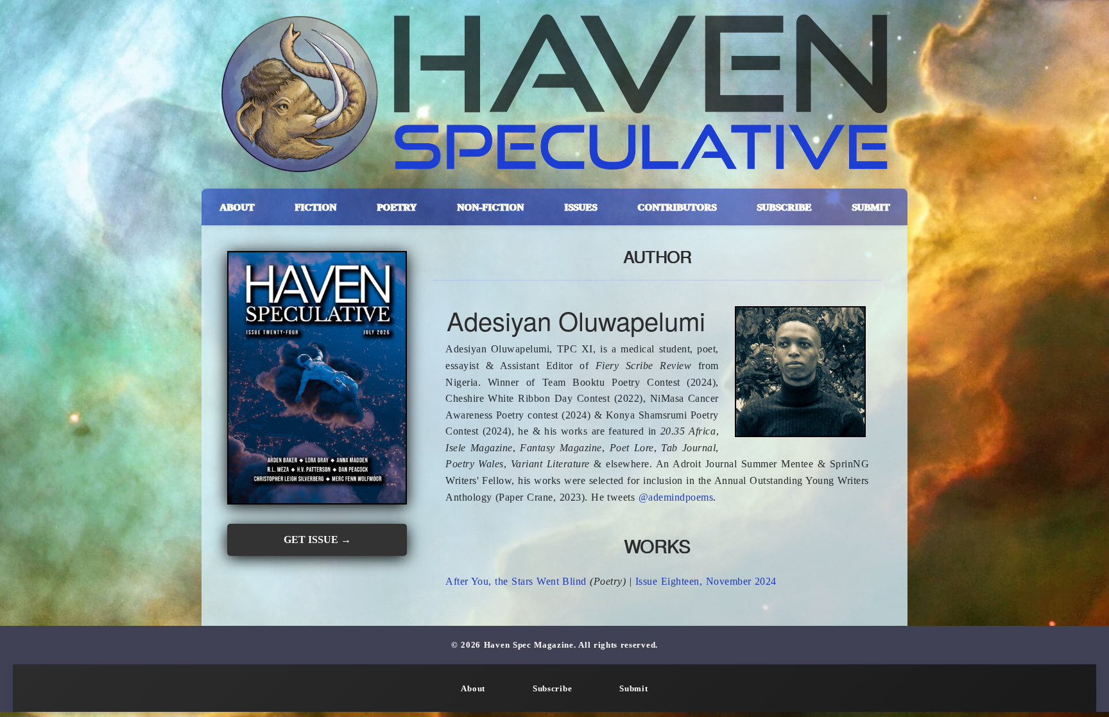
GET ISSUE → (317, 539)
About (473, 688)
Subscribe (552, 688)
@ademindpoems (676, 497)
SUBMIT (871, 207)
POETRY (397, 207)
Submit (633, 688)
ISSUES (580, 207)
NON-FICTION (490, 207)
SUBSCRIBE (784, 207)
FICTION (315, 207)
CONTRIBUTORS (676, 207)
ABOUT (236, 207)
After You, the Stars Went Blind (516, 581)
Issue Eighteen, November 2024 (706, 581)
